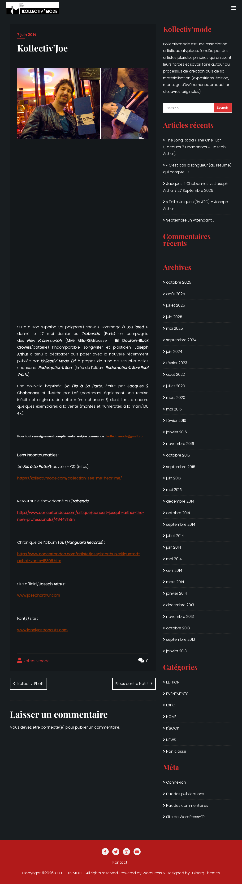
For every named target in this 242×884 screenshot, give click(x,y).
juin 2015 (173, 478)
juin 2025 (174, 317)
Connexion (176, 782)
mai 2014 (174, 559)
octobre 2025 (178, 282)
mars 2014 (175, 582)
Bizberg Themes (205, 873)
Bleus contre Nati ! (132, 683)
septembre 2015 (180, 467)
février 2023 (176, 363)
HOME (171, 716)
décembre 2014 (180, 501)
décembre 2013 (180, 605)
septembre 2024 (181, 340)
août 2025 (175, 294)
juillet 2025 (175, 305)
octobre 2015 (178, 455)
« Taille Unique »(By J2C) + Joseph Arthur (195, 205)
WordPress (152, 873)
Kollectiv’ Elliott (30, 683)
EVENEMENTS (177, 693)
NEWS (171, 740)
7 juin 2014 (26, 34)
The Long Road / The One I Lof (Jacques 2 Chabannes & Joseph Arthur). (194, 147)
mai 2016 (174, 409)
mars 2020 (175, 397)
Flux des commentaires (187, 805)
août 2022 (175, 374)
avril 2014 (174, 570)
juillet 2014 (175, 535)
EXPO (170, 705)
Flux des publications (185, 794)
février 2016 (176, 420)
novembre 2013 (180, 616)
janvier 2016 (176, 432)
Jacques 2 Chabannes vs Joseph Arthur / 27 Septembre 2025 (195, 187)
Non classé (176, 751)
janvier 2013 (176, 651)
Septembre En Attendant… (190, 220)
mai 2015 (174, 489)
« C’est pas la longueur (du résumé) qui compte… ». (197, 168)
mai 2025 (174, 328)
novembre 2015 (180, 443)
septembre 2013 (180, 639)
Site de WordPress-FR (185, 817)
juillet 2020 (175, 386)
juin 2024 (174, 351)
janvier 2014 (176, 593)
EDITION (173, 682)
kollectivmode (36, 661)
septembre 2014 (180, 524)
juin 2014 (173, 547)
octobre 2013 (178, 628)
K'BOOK (172, 728)
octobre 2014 (178, 513)
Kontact (119, 862)
